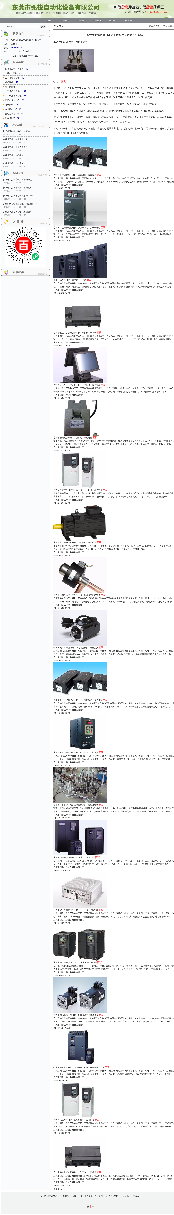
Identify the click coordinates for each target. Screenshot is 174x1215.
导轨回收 (9, 104)
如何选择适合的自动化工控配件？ (18, 211)
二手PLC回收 (11, 73)
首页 (49, 20)
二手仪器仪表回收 (13, 91)
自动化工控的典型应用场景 (15, 147)
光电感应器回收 (12, 113)
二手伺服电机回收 (13, 95)
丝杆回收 (9, 82)
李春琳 (136, 1196)
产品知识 (97, 20)
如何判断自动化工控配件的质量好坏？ (20, 203)
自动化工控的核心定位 (13, 163)
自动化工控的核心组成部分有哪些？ (19, 195)
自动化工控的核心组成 (13, 155)
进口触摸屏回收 (12, 100)
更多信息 (57, 1188)
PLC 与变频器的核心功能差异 (16, 131)
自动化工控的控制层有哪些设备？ (18, 187)
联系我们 (129, 20)
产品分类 (81, 20)
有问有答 (113, 20)
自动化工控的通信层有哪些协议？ (18, 179)
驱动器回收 (10, 118)
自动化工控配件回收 (14, 68)
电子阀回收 (10, 86)
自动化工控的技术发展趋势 (15, 139)
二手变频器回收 (12, 77)
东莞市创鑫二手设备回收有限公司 (68, 184)
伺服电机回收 (11, 109)
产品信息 (65, 20)
